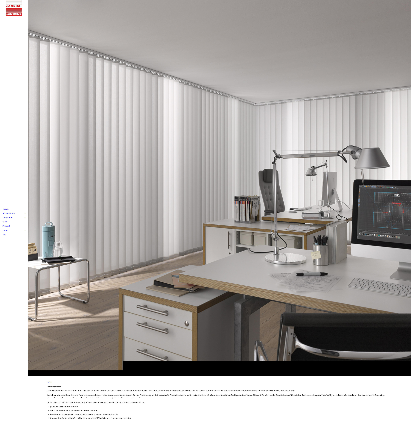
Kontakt (5, 230)
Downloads (6, 226)
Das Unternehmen (8, 213)
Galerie (4, 222)
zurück (49, 382)
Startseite (5, 209)
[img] (219, 188)
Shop (4, 234)
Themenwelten (7, 217)
